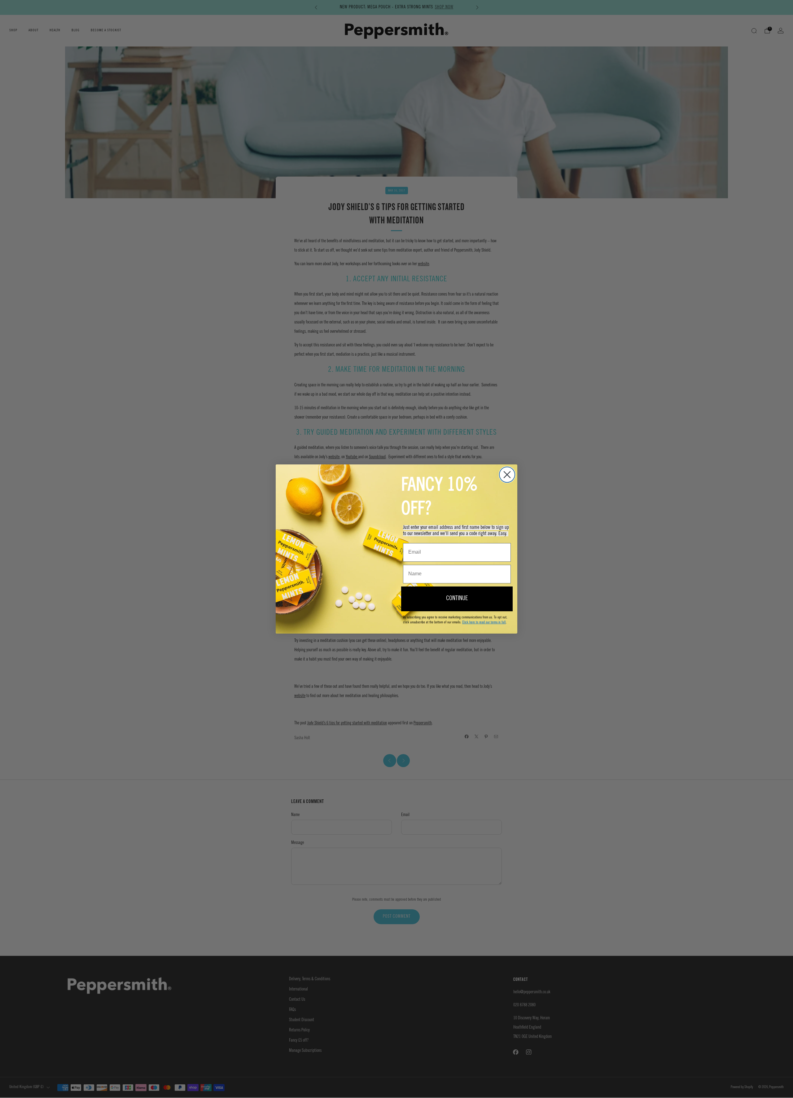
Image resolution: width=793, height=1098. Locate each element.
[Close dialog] (507, 474)
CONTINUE (457, 599)
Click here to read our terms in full (484, 622)
